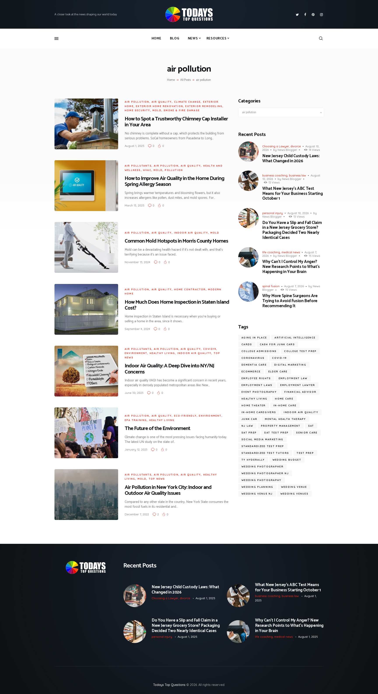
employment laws (257, 385)
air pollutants (138, 165)
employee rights (256, 378)
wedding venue (294, 486)
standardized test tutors (265, 452)
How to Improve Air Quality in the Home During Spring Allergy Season (174, 181)
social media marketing (263, 439)
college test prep (300, 351)
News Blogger (287, 149)
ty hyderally (253, 459)
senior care (306, 432)
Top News (157, 478)
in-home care (285, 405)
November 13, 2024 (137, 262)
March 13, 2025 (134, 205)
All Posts (185, 80)
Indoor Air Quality (191, 232)
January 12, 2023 (136, 449)
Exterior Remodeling (203, 106)
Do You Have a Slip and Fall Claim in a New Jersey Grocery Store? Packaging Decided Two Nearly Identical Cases (292, 230)
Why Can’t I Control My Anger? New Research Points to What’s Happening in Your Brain (291, 266)
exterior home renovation (159, 106)
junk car (249, 419)
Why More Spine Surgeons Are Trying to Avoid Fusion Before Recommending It (290, 301)
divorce (295, 146)
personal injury (272, 213)
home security (137, 110)
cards (247, 344)
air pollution (137, 101)
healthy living (254, 398)
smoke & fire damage (182, 110)
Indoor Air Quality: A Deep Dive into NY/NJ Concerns (169, 369)
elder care (278, 371)
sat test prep (276, 432)
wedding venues (294, 493)
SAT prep (249, 432)
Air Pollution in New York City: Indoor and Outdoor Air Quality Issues (168, 490)
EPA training (136, 420)
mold (156, 110)
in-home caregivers (259, 412)
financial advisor (300, 391)
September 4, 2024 (137, 329)
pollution (174, 170)
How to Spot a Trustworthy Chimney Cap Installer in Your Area (176, 122)
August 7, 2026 (294, 286)
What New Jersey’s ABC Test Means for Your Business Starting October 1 (292, 193)
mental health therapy (285, 419)
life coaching (271, 252)
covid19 (209, 349)
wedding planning (257, 486)
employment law (293, 378)
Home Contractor (190, 289)
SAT (311, 425)
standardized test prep (263, 446)
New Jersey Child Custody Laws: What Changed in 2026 (290, 159)
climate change (187, 101)
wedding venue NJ (257, 493)
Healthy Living (162, 353)
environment (136, 353)
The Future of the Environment (157, 429)
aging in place (254, 337)
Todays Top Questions (169, 685)
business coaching (274, 175)
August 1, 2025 (134, 146)
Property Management (281, 425)
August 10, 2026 (298, 213)
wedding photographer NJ (265, 473)
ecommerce (251, 371)
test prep (305, 452)
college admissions (259, 351)
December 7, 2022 (137, 514)
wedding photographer (263, 466)
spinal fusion (271, 286)
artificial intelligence (295, 337)
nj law (247, 425)
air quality (162, 101)
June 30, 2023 (134, 393)
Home (171, 80)
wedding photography (262, 480)
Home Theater (254, 405)
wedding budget (287, 459)
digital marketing (290, 364)
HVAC (147, 170)
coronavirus (253, 357)
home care (284, 398)
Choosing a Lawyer (275, 146)
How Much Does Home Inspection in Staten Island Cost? (177, 305)
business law (297, 175)
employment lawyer (297, 385)
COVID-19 (279, 357)
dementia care (254, 364)
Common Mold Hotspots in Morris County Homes (176, 241)
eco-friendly (185, 415)
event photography (259, 391)
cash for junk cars (277, 344)
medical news (291, 252)
